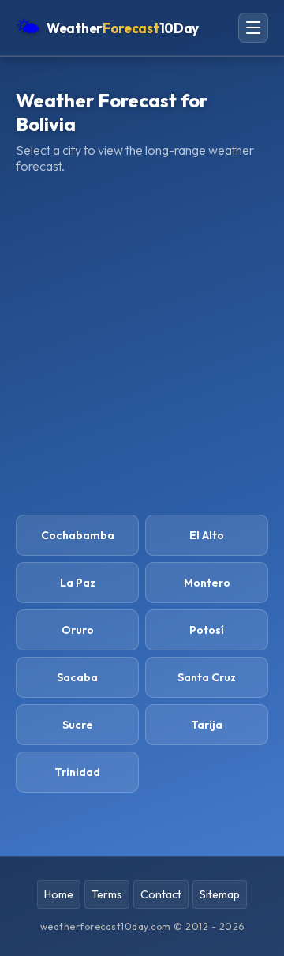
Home (58, 894)
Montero (207, 582)
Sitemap (220, 894)
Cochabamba (77, 535)
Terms (107, 894)
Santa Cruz (207, 677)
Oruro (78, 630)
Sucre (77, 725)
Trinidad (77, 772)
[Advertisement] (142, 344)
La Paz (77, 582)
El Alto (206, 535)
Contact (160, 894)
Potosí (206, 630)
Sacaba (77, 677)
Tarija (206, 725)
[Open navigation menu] (253, 28)
